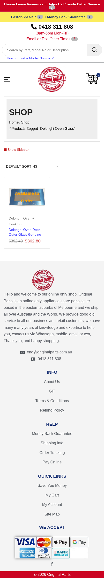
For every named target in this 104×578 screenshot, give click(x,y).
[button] (93, 78)
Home (14, 122)
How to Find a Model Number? (30, 58)
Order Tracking (52, 453)
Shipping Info (52, 443)
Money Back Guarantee (52, 434)
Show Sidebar (18, 149)
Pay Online (52, 462)
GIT (52, 391)
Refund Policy (52, 410)
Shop (25, 122)
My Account (52, 504)
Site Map (52, 514)
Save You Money (52, 485)
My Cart (52, 495)
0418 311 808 (49, 32)
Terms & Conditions (52, 401)
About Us (52, 382)
